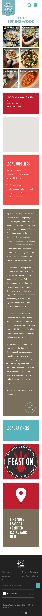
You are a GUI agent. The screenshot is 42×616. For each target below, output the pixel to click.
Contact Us (6, 576)
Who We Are (6, 572)
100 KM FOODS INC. (14, 171)
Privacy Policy (6, 580)
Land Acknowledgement (30, 576)
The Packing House (14, 185)
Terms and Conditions (30, 572)
